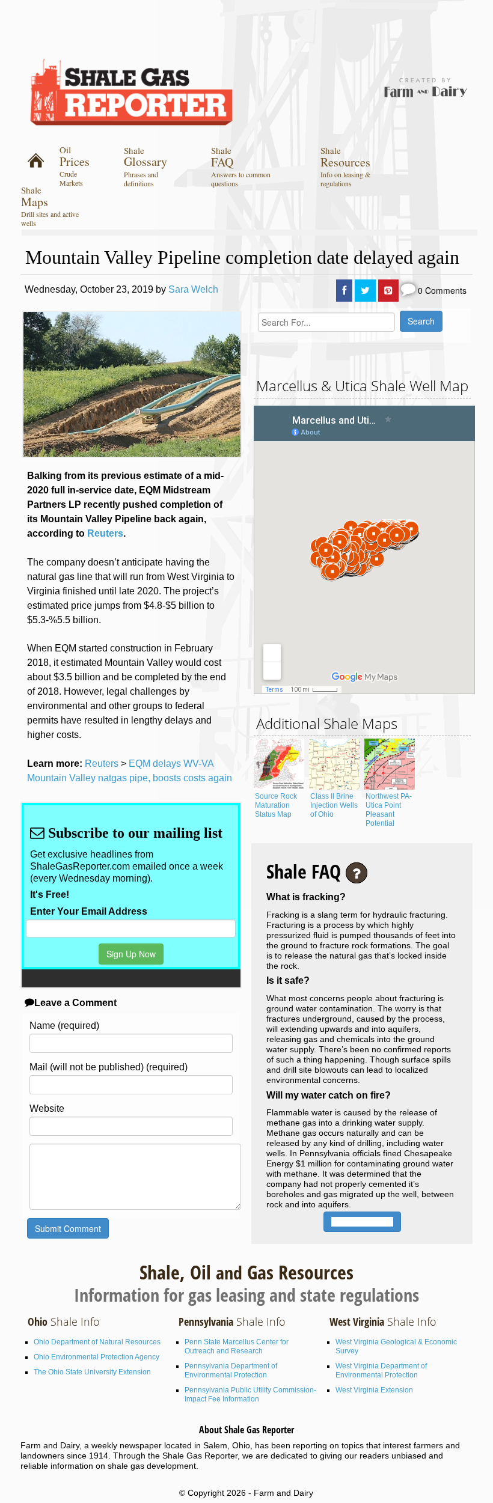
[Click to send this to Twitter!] (365, 290)
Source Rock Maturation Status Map (276, 805)
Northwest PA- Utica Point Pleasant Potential (389, 810)
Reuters (105, 533)
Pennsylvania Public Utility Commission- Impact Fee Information (250, 1394)
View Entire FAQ (362, 1222)
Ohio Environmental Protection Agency (96, 1357)
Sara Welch (193, 289)
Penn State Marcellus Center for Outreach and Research (237, 1346)
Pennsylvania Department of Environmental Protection (231, 1370)
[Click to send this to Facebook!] (344, 290)
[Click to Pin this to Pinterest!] (388, 290)
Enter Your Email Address (88, 911)
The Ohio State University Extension (92, 1372)
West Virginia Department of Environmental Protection (381, 1370)
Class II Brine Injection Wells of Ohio (334, 805)
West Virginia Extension (374, 1390)
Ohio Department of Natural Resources (97, 1342)
